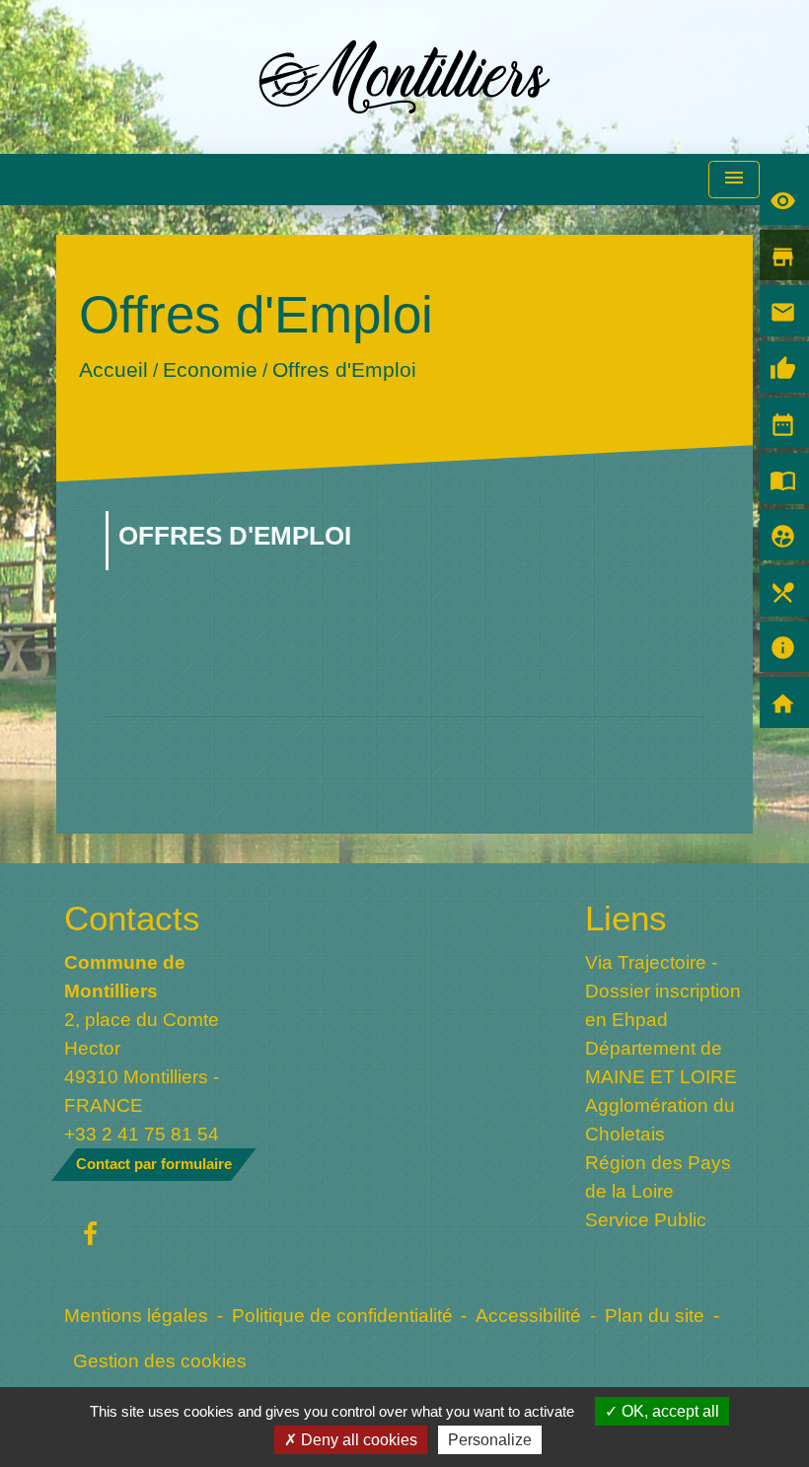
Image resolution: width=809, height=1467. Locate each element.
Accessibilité (528, 1315)
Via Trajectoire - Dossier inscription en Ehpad (663, 990)
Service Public (645, 1219)
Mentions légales (136, 1315)
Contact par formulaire (154, 1163)
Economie (210, 369)
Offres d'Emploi (344, 369)
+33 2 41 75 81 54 (141, 1133)
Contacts (132, 918)
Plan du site (654, 1315)
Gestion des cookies (160, 1360)
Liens (626, 918)
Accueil (113, 369)
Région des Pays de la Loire (658, 1176)
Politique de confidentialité (342, 1315)
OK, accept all (668, 1411)
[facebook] (90, 1235)
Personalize (490, 1439)
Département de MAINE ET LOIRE (661, 1062)
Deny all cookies (357, 1439)
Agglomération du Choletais (660, 1119)
